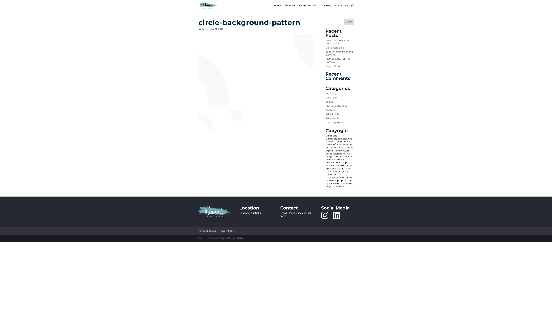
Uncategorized (334, 122)
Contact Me (341, 5)
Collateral (331, 97)
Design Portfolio (308, 5)
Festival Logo (333, 66)
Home (277, 5)
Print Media (332, 118)
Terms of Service (207, 231)
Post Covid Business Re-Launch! (338, 42)
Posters (330, 110)
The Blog (326, 5)
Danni (205, 29)
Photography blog (336, 106)
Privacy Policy (227, 231)
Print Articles (333, 114)
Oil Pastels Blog (335, 47)
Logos (329, 101)
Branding (331, 93)
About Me (290, 5)
